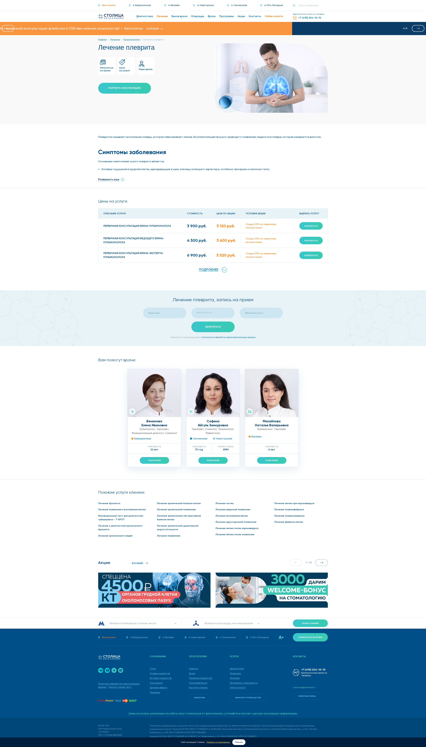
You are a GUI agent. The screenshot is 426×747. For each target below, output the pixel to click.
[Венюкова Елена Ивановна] (154, 393)
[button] (8, 28)
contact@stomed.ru (304, 687)
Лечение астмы (224, 503)
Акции (192, 673)
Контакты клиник (198, 687)
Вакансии (199, 697)
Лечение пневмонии (168, 535)
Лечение (235, 678)
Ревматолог (213, 433)
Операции (235, 673)
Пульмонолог (147, 429)
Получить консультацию (124, 88)
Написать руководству (248, 697)
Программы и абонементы (244, 683)
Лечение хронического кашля (115, 535)
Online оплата (237, 687)
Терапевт (162, 429)
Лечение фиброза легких (288, 522)
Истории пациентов (160, 678)
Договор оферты (158, 687)
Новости (193, 668)
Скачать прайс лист (119, 687)
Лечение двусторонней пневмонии (235, 522)
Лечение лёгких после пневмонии (234, 534)
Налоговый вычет (198, 683)
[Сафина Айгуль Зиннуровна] (213, 393)
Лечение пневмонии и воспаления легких (122, 509)
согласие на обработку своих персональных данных (228, 337)
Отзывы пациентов (160, 673)
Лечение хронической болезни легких (179, 503)
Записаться (311, 226)
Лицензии (155, 692)
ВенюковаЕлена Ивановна (154, 423)
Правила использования (218, 742)
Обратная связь (307, 696)
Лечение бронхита (109, 503)
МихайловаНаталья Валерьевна (272, 423)
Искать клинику (310, 623)
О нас (153, 668)
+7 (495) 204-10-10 (313, 669)
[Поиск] (295, 5)
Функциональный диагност (148, 433)
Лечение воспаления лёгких (231, 515)
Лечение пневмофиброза (289, 509)
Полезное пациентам (200, 678)
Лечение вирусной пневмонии (232, 509)
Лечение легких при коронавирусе (294, 503)
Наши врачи (156, 683)
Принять (239, 742)
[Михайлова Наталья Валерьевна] (271, 393)
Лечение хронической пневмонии (176, 509)
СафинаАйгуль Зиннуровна (213, 423)
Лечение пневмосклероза (289, 515)
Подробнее (154, 460)
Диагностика (237, 668)
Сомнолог (171, 433)
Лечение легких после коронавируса (236, 528)
